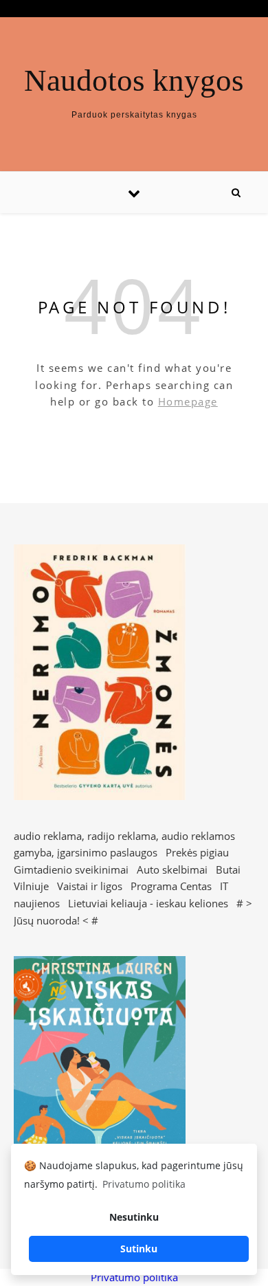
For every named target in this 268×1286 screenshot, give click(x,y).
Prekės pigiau (197, 852)
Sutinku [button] (138, 1248)
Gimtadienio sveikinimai (71, 869)
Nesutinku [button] (134, 1216)
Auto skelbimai (172, 869)
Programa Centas (171, 886)
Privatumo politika (134, 1277)
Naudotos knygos (134, 80)
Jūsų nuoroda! (47, 920)
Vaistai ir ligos (89, 886)
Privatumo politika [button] (144, 1183)
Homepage (188, 401)
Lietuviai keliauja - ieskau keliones (148, 903)
